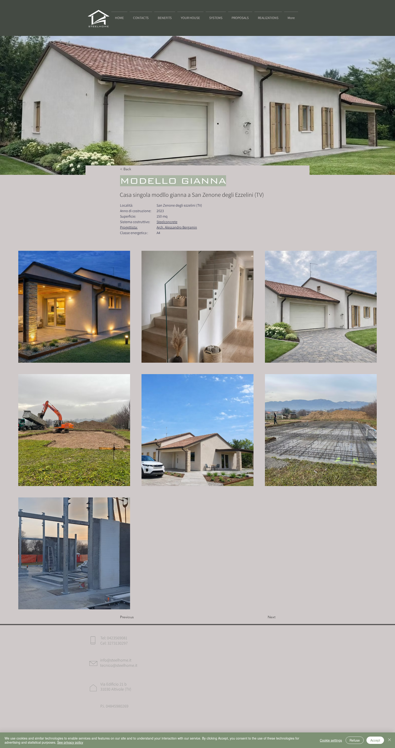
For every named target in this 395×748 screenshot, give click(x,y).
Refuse (355, 740)
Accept (375, 740)
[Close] (389, 740)
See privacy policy (70, 742)
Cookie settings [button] (331, 740)
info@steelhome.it (115, 660)
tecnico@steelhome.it (118, 665)
